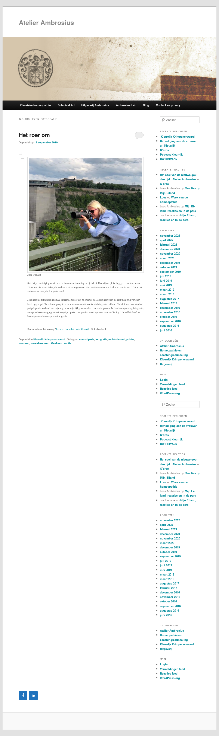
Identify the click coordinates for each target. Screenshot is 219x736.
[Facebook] (23, 695)
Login (164, 379)
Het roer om (34, 135)
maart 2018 (167, 294)
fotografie (101, 339)
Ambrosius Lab (126, 105)
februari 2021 (168, 244)
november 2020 (170, 253)
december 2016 (170, 308)
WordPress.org (170, 393)
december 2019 (170, 263)
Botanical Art (66, 105)
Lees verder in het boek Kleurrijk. (73, 329)
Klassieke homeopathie (35, 105)
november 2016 (170, 312)
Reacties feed (169, 388)
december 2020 (170, 249)
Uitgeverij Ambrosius (95, 105)
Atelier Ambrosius (46, 22)
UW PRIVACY (169, 159)
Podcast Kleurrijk (171, 154)
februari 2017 (168, 303)
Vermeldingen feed (172, 384)
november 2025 (170, 235)
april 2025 (166, 240)
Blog (146, 105)
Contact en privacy (168, 105)
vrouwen (24, 343)
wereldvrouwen (40, 343)
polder (130, 339)
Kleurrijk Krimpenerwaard (49, 339)
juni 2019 (166, 280)
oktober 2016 (168, 317)
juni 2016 (166, 330)
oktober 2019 (168, 267)
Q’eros (164, 150)
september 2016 (170, 321)
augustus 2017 (169, 299)
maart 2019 (167, 289)
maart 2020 (167, 258)
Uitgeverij (166, 364)
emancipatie (86, 339)
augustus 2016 (169, 326)
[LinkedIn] (33, 695)
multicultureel (116, 339)
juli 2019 (165, 276)
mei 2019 (166, 285)
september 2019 (170, 272)
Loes (163, 197)
